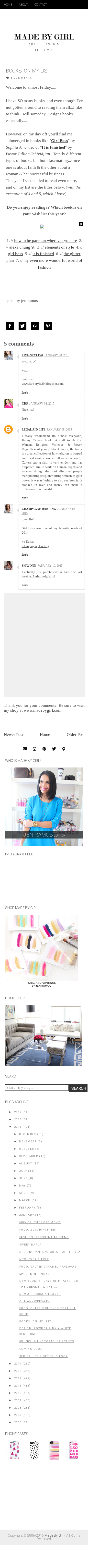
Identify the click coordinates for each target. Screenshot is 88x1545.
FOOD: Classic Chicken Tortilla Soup (47, 1311)
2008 (18, 1407)
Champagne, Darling (35, 546)
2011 (18, 1385)
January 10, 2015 (50, 565)
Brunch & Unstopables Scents (46, 1341)
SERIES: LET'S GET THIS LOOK (43, 1356)
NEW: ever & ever (34, 1259)
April (24, 1193)
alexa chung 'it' (21, 247)
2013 (18, 1371)
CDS (25, 403)
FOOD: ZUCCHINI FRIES (37, 1229)
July (23, 1171)
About (23, 4)
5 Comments (21, 77)
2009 (18, 1400)
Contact (40, 4)
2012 (18, 1378)
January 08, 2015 (56, 355)
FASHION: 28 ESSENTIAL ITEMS (44, 1237)
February (27, 1207)
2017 (18, 1112)
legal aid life (33, 429)
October (26, 1148)
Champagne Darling (39, 509)
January (26, 1215)
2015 (18, 1126)
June (23, 1178)
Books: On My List (35, 1321)
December (27, 1134)
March (25, 1200)
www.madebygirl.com (42, 710)
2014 (18, 1363)
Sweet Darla (30, 1244)
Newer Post (13, 734)
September (28, 1156)
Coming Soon (31, 1349)
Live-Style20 (32, 355)
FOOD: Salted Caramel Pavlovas (48, 1266)
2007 (18, 1415)
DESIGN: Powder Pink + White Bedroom (45, 1331)
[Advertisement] (41, 1497)
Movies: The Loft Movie (40, 1222)
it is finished (43, 254)
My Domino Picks (34, 1274)
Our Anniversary (34, 1301)
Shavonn (29, 565)
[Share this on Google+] (36, 326)
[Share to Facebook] (11, 326)
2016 (18, 1119)
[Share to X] (24, 326)
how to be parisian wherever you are (45, 240)
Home (8, 4)
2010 (18, 1393)
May (22, 1185)
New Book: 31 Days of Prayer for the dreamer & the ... (48, 1283)
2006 (18, 1422)
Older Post (76, 734)
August (26, 1163)
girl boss (15, 254)
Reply (25, 392)
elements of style (59, 247)
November (28, 1141)
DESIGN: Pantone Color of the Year (51, 1252)
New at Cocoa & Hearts (40, 1294)
